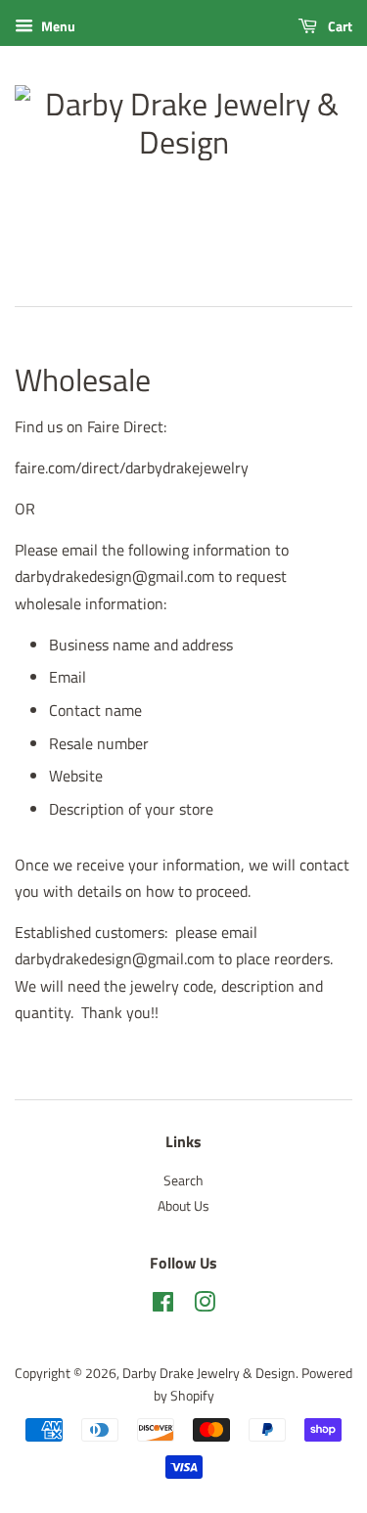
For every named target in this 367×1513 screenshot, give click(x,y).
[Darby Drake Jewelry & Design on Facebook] (163, 1305)
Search (183, 1180)
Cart (338, 26)
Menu (56, 26)
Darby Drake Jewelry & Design (209, 1373)
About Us (183, 1206)
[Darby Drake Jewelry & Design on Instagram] (204, 1305)
